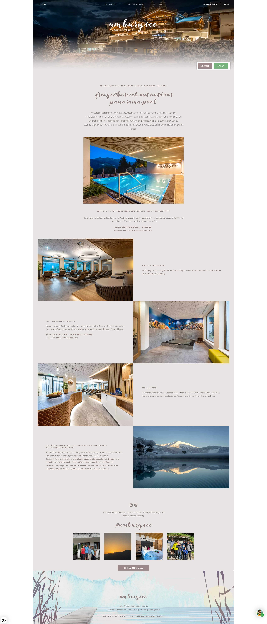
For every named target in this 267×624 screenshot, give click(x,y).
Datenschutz (122, 616)
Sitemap (140, 616)
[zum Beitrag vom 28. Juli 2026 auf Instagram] (149, 546)
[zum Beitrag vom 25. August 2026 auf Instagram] (86, 546)
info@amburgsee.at (152, 609)
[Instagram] (136, 505)
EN (228, 4)
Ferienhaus (157, 4)
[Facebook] (131, 505)
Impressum (107, 616)
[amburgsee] (133, 597)
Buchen (215, 4)
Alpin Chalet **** (113, 4)
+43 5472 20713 (115, 609)
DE (225, 4)
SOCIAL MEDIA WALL (133, 568)
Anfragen (207, 4)
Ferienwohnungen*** (136, 4)
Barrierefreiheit (155, 616)
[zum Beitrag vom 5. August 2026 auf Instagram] (117, 546)
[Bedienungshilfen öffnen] (4, 620)
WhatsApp (134, 609)
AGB (132, 616)
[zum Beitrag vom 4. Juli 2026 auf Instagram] (180, 546)
